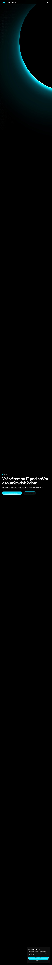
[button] (48, 3)
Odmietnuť (38, 960)
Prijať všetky (38, 957)
